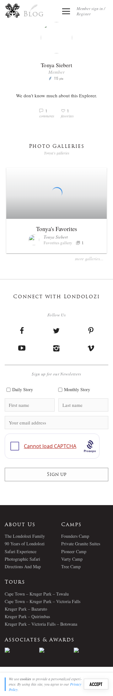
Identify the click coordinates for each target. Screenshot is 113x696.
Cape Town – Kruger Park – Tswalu (37, 594)
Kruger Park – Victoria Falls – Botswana (41, 624)
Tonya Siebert (56, 237)
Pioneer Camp (73, 551)
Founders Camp (75, 536)
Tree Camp (71, 566)
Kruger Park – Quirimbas (27, 616)
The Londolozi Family (25, 536)
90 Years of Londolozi (25, 544)
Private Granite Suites (80, 544)
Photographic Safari (22, 559)
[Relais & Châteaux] (91, 650)
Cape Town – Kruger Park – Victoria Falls (42, 601)
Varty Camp (72, 559)
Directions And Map (23, 566)
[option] (22, 650)
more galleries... (89, 259)
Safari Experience (20, 551)
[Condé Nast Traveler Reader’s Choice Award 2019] (22, 650)
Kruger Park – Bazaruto (26, 609)
